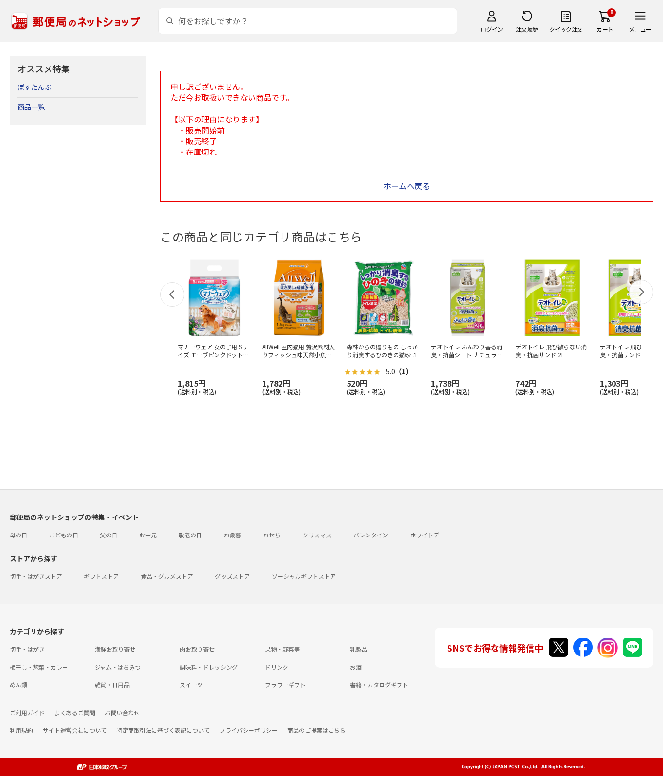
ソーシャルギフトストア (304, 576)
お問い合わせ (122, 712)
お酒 (356, 667)
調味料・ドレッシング (209, 667)
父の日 (108, 535)
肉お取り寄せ (197, 649)
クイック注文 (566, 29)
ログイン (492, 29)
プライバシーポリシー (248, 730)
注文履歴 (527, 29)
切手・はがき (27, 649)
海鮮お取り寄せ (115, 649)
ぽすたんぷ (34, 87)
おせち (272, 535)
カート (605, 29)
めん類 (18, 684)
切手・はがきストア (36, 576)
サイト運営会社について (75, 730)
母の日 (18, 535)
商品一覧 (31, 107)
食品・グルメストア (167, 576)
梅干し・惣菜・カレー (39, 667)
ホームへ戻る (406, 185)
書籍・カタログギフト (379, 684)
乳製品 (358, 649)
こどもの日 (63, 535)
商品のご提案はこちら (316, 730)
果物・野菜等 (282, 649)
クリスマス (317, 535)
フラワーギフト (285, 684)
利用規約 (21, 730)
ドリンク (276, 667)
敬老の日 (190, 535)
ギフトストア (101, 576)
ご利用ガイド (27, 712)
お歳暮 (232, 535)
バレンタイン (370, 535)
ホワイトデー (427, 535)
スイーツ (191, 684)
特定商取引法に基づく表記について (163, 730)
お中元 (148, 535)
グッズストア (232, 576)
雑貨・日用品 (112, 684)
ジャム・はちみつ (118, 667)
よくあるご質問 (74, 712)
